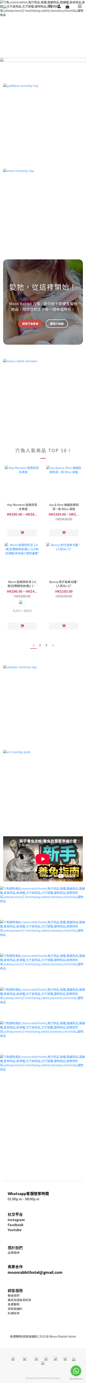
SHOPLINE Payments (49, 1378)
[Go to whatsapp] (76, 1371)
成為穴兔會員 (30, 324)
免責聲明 (16, 1336)
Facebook (16, 1224)
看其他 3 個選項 (22, 611)
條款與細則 (30, 1336)
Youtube (15, 1229)
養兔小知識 (57, 324)
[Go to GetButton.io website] (76, 1379)
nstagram (17, 1219)
